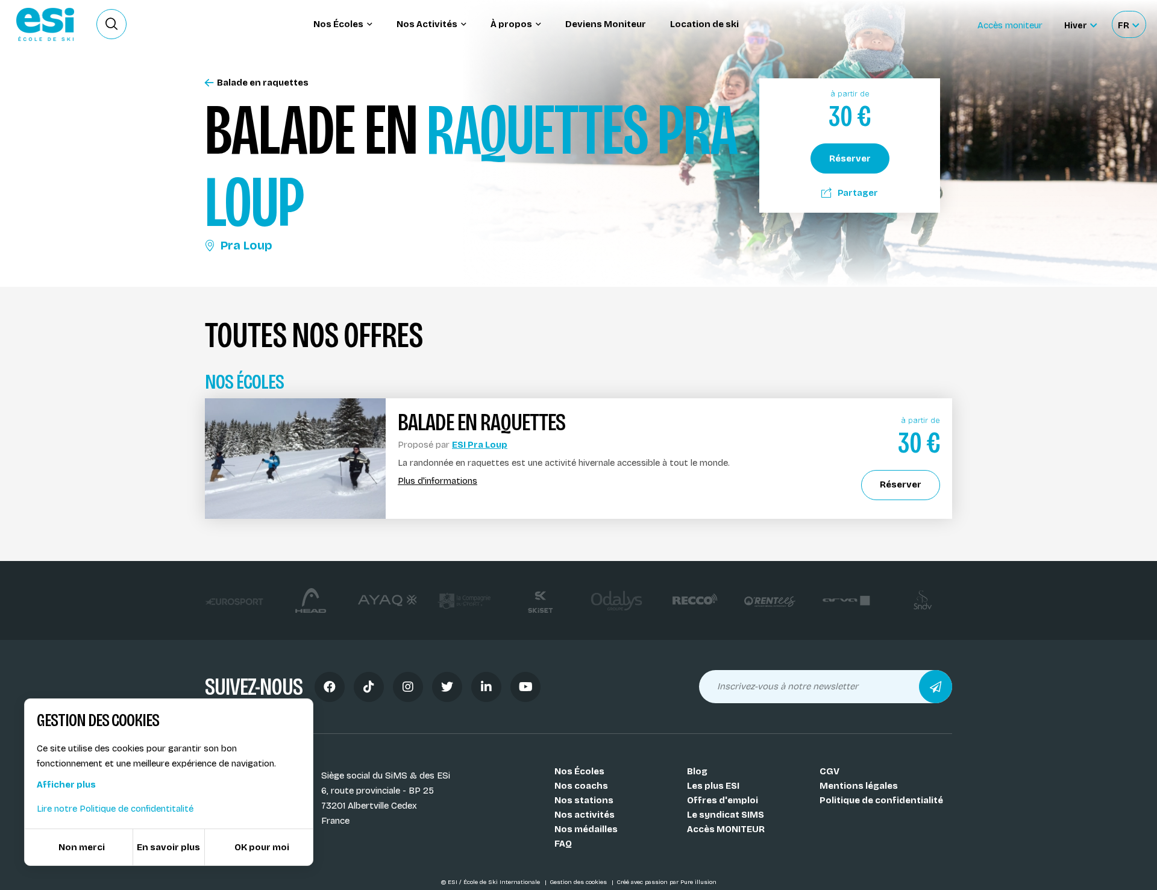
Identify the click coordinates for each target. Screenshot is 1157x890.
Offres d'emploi (722, 800)
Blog (697, 771)
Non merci (81, 847)
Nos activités (584, 814)
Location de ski (704, 24)
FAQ (563, 843)
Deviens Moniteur (605, 24)
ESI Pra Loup (479, 444)
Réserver (850, 158)
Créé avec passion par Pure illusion (666, 882)
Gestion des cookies (579, 882)
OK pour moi (261, 847)
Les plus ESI (713, 785)
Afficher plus (66, 784)
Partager (858, 192)
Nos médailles (586, 829)
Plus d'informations (437, 481)
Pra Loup (246, 245)
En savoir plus (168, 847)
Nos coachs (581, 785)
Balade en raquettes (263, 82)
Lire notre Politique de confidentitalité (115, 808)
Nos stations (583, 800)
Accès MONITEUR (726, 829)
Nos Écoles (579, 771)
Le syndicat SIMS (725, 814)
